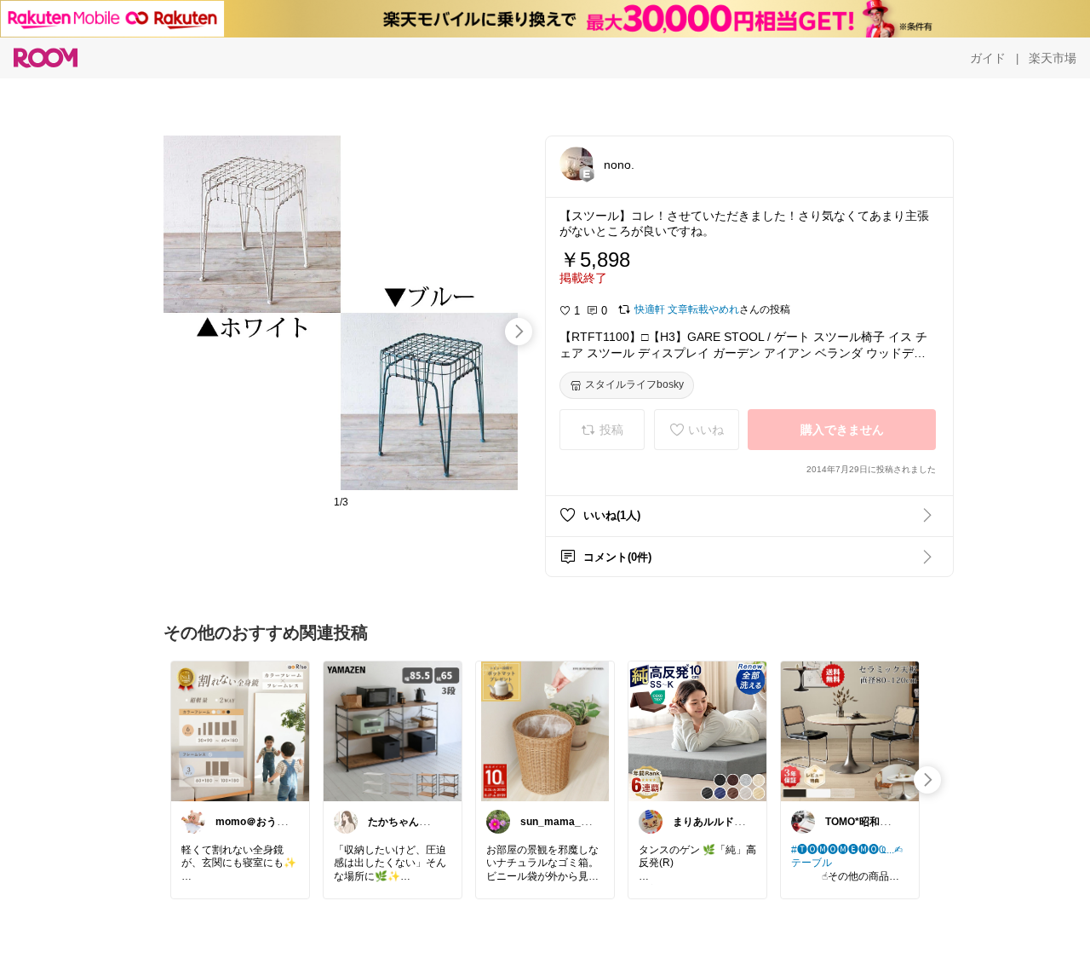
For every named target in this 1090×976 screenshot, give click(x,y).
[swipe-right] (518, 331)
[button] (576, 164)
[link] (240, 730)
